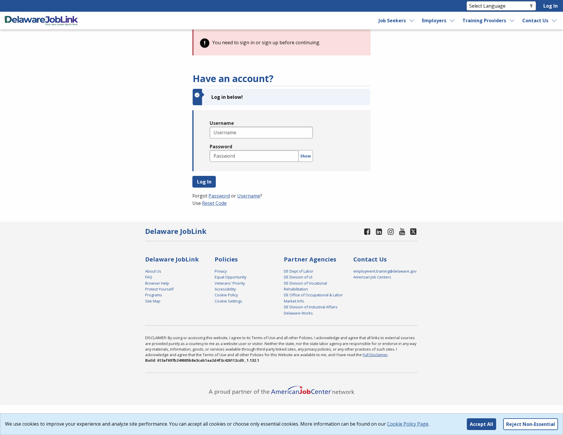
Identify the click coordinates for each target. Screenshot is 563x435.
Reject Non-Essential (530, 424)
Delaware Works (298, 313)
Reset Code (214, 203)
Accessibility (225, 289)
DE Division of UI (298, 277)
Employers (434, 20)
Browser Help (157, 283)
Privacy (221, 271)
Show (305, 156)
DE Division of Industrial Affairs (311, 307)
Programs (153, 295)
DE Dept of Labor (298, 271)
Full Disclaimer (375, 354)
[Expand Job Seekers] (412, 20)
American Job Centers (372, 277)
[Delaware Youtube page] (402, 231)
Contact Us (535, 20)
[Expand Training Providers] (512, 20)
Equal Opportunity (230, 277)
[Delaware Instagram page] (391, 231)
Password (221, 146)
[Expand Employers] (452, 20)
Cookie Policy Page (407, 424)
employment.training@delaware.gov (384, 271)
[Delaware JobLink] (41, 20)
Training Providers (484, 20)
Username (222, 123)
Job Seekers (392, 20)
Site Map (152, 301)
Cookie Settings (228, 301)
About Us (153, 271)
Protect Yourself (159, 289)
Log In (550, 6)
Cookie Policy (226, 295)
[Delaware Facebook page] (367, 231)
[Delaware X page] (413, 231)
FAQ (148, 277)
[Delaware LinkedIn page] (379, 231)
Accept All (481, 424)
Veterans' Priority (230, 283)
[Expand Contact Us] (554, 20)
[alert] (281, 42)
